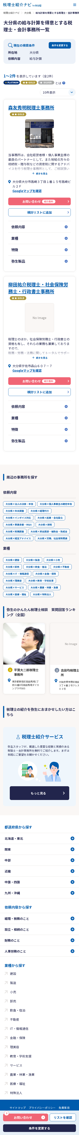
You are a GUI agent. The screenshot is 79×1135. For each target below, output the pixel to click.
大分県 (27, 12)
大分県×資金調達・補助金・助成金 (48, 531)
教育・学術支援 (20, 1056)
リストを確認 (63, 1117)
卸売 (13, 1001)
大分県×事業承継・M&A (19, 524)
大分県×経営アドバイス (18, 538)
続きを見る (42, 173)
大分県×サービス (15, 587)
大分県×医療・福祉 (16, 594)
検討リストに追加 (39, 212)
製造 (13, 982)
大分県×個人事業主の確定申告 (56, 503)
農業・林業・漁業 (22, 1074)
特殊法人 (16, 1092)
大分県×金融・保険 (45, 573)
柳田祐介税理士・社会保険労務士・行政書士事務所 (38, 287)
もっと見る (38, 793)
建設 (13, 973)
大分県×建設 (12, 559)
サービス (16, 1065)
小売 (13, 992)
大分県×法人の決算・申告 (19, 503)
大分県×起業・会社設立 (50, 517)
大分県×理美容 (14, 580)
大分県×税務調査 (15, 531)
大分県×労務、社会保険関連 (52, 538)
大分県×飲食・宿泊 (36, 566)
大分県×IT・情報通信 (17, 573)
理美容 (14, 1047)
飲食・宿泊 (17, 1010)
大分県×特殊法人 (42, 594)
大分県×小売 (53, 559)
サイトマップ (18, 1108)
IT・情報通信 (19, 1028)
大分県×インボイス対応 (18, 517)
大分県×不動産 (61, 566)
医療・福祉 (17, 1083)
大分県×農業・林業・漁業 (44, 587)
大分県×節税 (45, 524)
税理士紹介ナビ (11, 12)
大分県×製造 (33, 559)
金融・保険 (17, 1037)
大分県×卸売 (12, 566)
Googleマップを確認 (27, 190)
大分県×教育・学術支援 (40, 580)
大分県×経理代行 (39, 510)
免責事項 (64, 1108)
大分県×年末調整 (15, 510)
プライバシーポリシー (42, 1108)
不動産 (14, 1019)
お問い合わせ (19, 1117)
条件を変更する (60, 45)
